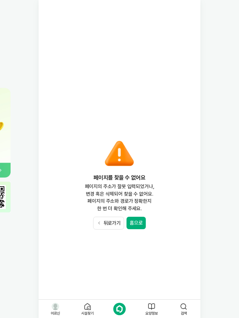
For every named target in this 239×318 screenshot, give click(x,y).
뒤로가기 (112, 223)
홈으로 (136, 223)
